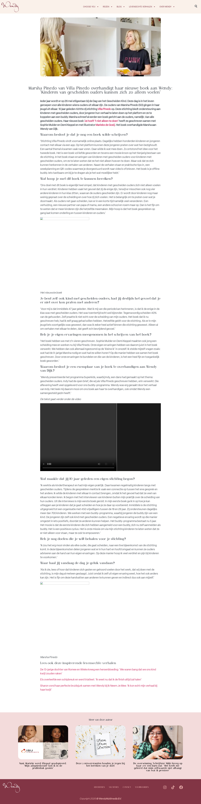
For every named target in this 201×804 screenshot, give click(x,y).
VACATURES (114, 787)
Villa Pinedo (104, 109)
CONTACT (127, 787)
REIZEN (106, 7)
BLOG (119, 7)
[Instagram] (164, 787)
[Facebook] (181, 787)
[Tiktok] (173, 787)
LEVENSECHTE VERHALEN (140, 7)
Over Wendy (165, 7)
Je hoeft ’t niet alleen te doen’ (101, 121)
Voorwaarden (142, 787)
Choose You (89, 7)
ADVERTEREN (99, 787)
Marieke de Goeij (105, 125)
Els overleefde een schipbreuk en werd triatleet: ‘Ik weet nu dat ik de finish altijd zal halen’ (91, 679)
